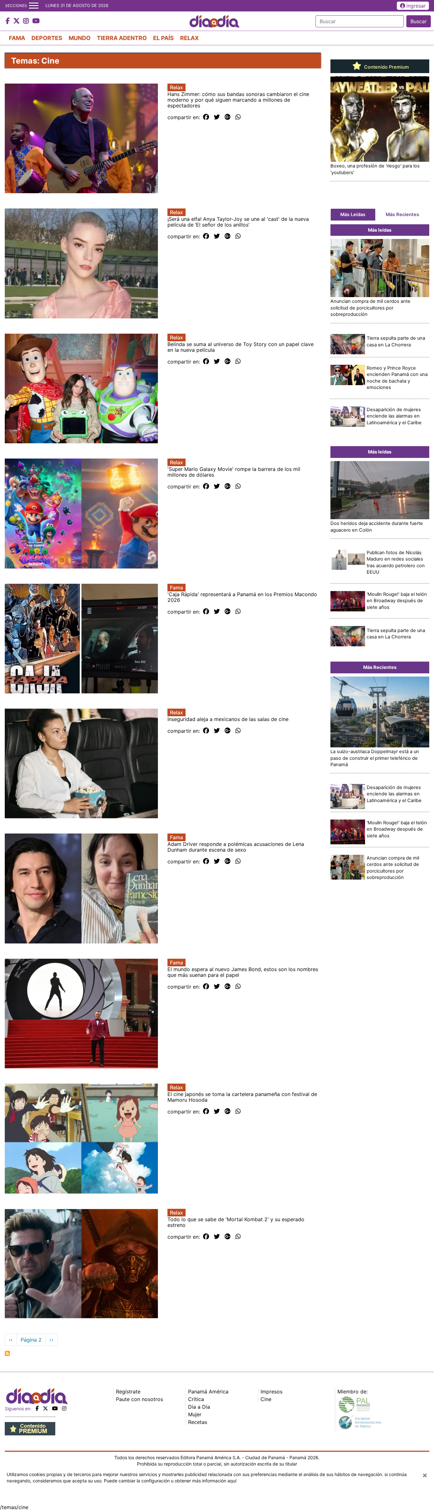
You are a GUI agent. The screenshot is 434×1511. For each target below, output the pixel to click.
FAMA (17, 38)
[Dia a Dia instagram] (27, 21)
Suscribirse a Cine (7, 1353)
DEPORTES (46, 38)
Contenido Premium (386, 67)
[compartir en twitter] (216, 117)
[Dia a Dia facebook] (8, 21)
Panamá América (208, 1391)
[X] (45, 1408)
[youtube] (55, 1408)
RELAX (189, 38)
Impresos (271, 1391)
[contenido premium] (30, 1428)
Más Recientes (402, 214)
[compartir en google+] (227, 117)
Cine (266, 1399)
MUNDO (80, 38)
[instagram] (64, 1408)
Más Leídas (352, 214)
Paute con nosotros (139, 1399)
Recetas (197, 1422)
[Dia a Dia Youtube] (36, 21)
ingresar (416, 6)
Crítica (196, 1399)
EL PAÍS (163, 38)
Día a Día (199, 1407)
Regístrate (128, 1391)
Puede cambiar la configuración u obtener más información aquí (170, 1480)
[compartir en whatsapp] (238, 117)
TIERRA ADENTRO (122, 38)
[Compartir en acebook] (206, 117)
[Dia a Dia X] (17, 21)
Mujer (194, 1414)
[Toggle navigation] (33, 5)
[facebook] (37, 1408)
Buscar (418, 21)
